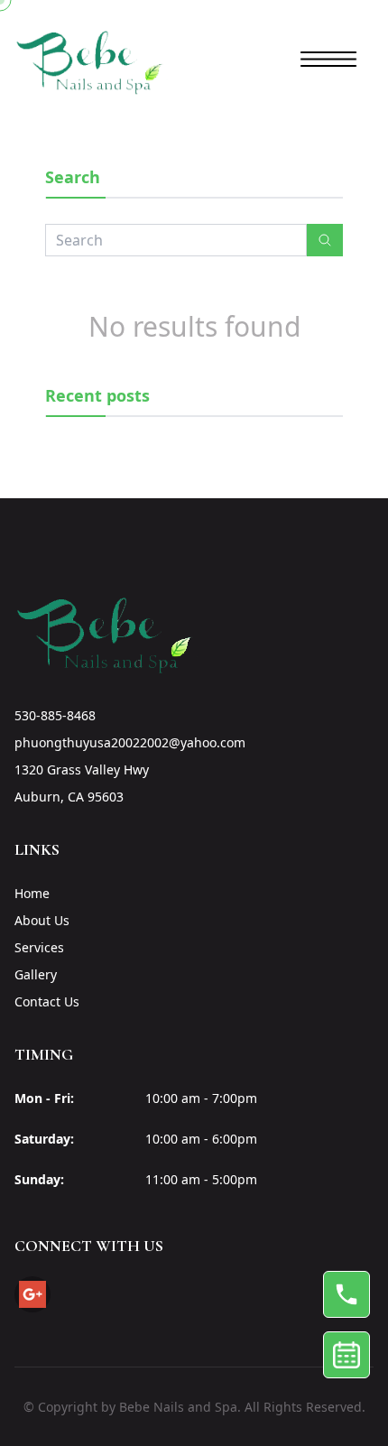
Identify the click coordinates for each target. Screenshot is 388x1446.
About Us (41, 920)
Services (39, 947)
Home (32, 893)
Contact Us (46, 1001)
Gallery (35, 974)
